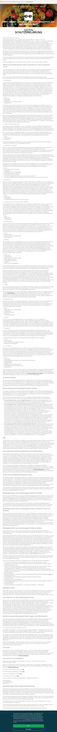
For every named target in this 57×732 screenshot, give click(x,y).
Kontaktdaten (34, 6)
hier (50, 574)
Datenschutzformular (39, 469)
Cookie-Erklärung (11, 293)
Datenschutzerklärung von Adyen (35, 373)
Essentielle (28, 729)
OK (28, 725)
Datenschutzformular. (13, 667)
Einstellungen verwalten (18, 719)
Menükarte (16, 6)
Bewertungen (24, 6)
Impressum (43, 6)
